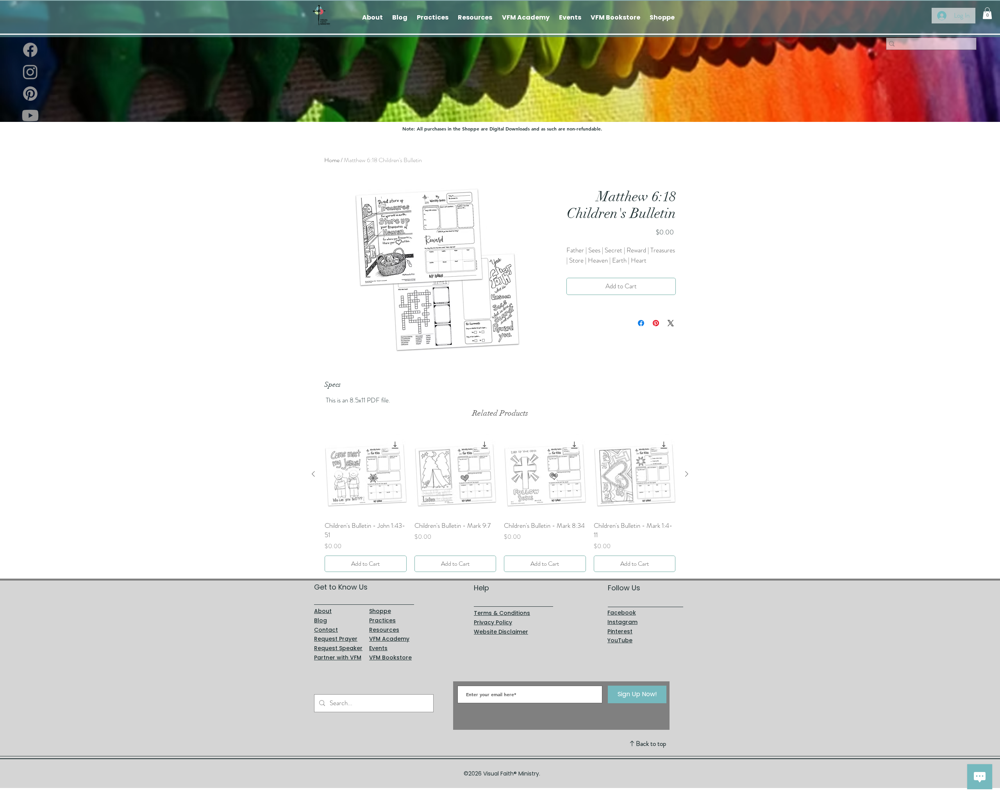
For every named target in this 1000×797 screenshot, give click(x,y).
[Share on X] (670, 323)
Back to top (651, 743)
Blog (320, 620)
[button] (987, 13)
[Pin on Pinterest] (656, 323)
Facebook (621, 613)
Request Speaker (338, 648)
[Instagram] (30, 71)
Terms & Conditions (502, 613)
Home (331, 159)
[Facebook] (30, 49)
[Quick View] (366, 474)
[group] (500, 502)
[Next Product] (686, 474)
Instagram (622, 622)
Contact (326, 630)
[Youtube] (30, 115)
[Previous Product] (313, 474)
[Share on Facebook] (641, 323)
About (323, 611)
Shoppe (380, 611)
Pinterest (619, 631)
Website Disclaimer (501, 632)
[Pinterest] (30, 93)
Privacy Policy (493, 622)
